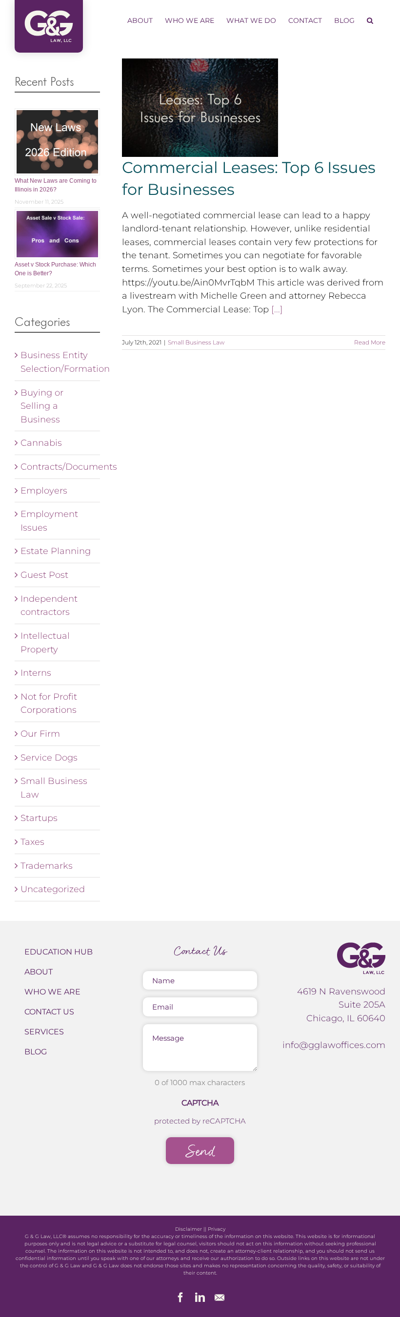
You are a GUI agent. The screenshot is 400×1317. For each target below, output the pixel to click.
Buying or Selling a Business (41, 406)
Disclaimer (188, 1229)
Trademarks (46, 865)
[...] (277, 309)
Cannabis (41, 442)
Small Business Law (196, 342)
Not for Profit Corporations (48, 703)
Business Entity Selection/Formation (57, 361)
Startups (39, 817)
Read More (369, 342)
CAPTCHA (200, 1102)
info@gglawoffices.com (333, 1044)
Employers (43, 490)
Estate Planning (55, 550)
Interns (35, 672)
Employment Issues (49, 520)
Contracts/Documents (57, 466)
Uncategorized (52, 889)
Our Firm (40, 733)
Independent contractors (49, 605)
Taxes (32, 841)
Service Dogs (49, 757)
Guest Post (44, 574)
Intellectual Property (45, 642)
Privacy (216, 1229)
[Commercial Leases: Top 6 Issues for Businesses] (200, 107)
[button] (370, 20)
